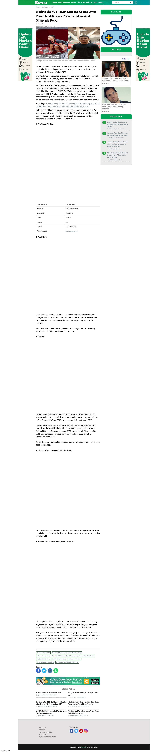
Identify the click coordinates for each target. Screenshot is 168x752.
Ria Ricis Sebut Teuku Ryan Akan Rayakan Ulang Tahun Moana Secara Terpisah (117, 155)
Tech (95, 2)
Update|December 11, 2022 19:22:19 (47, 706)
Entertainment (64, 2)
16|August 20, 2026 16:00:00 (116, 137)
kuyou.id (83, 747)
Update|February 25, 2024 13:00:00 (47, 695)
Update (52, 7)
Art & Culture (86, 2)
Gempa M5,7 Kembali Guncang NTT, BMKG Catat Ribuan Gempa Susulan (117, 124)
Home (55, 2)
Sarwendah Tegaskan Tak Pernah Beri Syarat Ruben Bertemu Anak (117, 134)
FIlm (78, 2)
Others (101, 2)
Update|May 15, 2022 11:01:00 (46, 715)
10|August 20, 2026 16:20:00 (116, 129)
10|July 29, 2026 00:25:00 (115, 148)
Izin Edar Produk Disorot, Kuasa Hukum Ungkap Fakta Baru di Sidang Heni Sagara (117, 144)
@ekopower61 (72, 231)
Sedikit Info (45, 7)
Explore (38, 7)
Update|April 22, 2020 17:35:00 (78, 697)
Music (73, 2)
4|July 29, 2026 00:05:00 (115, 159)
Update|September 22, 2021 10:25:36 (80, 706)
